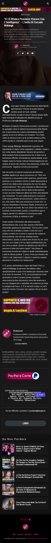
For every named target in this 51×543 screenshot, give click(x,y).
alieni (17, 352)
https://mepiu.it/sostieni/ (38, 314)
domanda (19, 354)
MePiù (24, 357)
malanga (5, 357)
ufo (33, 359)
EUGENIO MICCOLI (31, 354)
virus (38, 359)
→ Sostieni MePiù (20, 344)
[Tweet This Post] (23, 53)
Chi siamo (28, 534)
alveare (29, 352)
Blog (14, 534)
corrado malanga (40, 352)
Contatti (35, 534)
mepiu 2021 (32, 357)
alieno (22, 352)
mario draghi (15, 357)
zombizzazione (8, 362)
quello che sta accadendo (21, 359)
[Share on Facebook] (18, 53)
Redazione (26, 45)
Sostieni (20, 534)
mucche (41, 357)
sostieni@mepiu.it (37, 411)
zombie (44, 359)
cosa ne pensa (8, 354)
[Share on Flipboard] (28, 53)
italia (42, 354)
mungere (6, 359)
